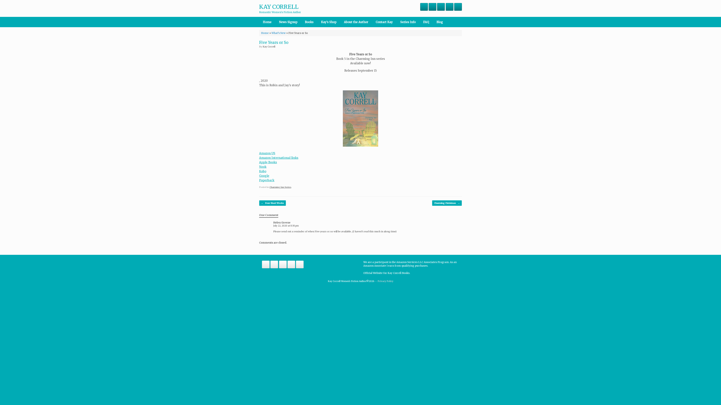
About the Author (356, 22)
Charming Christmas (447, 203)
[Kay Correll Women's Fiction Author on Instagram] (432, 7)
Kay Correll (269, 46)
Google (264, 176)
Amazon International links (278, 158)
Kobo (262, 171)
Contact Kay (384, 22)
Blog (440, 22)
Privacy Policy (385, 281)
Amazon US (267, 153)
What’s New (279, 33)
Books (309, 22)
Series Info (408, 22)
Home (267, 22)
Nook (262, 167)
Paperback (266, 180)
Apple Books (268, 162)
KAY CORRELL (279, 6)
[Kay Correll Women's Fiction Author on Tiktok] (441, 7)
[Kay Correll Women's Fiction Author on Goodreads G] (458, 7)
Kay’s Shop (328, 22)
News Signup (288, 22)
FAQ (426, 22)
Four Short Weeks (272, 203)
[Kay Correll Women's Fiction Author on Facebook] (424, 7)
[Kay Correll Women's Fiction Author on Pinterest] (449, 7)
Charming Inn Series (280, 187)
